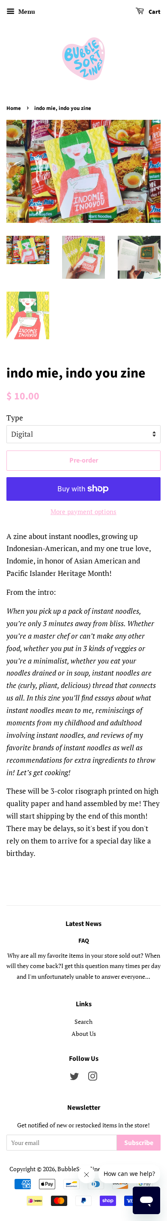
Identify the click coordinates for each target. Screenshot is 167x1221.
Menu (26, 11)
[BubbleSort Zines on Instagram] (92, 1078)
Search (83, 1021)
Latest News (83, 924)
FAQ (83, 940)
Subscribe (138, 1143)
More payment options (83, 511)
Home (13, 108)
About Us (84, 1033)
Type (14, 418)
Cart (154, 12)
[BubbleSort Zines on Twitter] (74, 1078)
